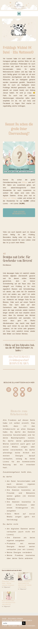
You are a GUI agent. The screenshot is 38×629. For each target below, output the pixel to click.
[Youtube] (22, 389)
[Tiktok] (29, 389)
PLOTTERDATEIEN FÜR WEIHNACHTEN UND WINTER (8, 602)
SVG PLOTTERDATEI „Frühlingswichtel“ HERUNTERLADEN (19, 360)
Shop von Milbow (9, 198)
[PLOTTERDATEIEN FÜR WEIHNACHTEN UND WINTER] (9, 596)
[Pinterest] (15, 394)
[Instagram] (8, 389)
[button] (19, 13)
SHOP (4, 619)
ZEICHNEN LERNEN (15, 619)
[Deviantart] (22, 394)
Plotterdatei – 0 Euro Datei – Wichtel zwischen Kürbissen (8, 583)
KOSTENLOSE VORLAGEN (12, 620)
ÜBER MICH (27, 620)
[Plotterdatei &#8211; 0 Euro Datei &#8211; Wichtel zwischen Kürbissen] (9, 576)
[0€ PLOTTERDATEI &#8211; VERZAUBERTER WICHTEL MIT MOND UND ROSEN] (25, 576)
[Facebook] (15, 389)
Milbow (24, 182)
